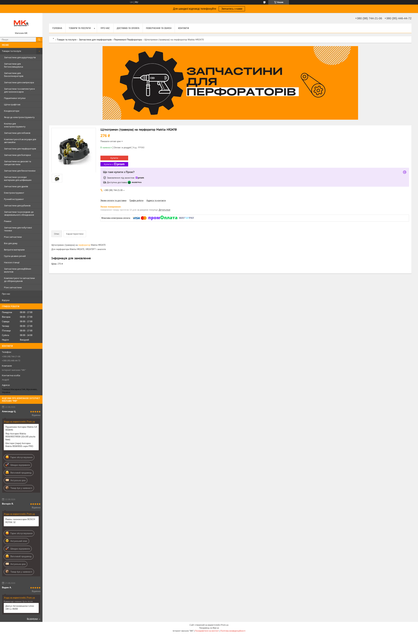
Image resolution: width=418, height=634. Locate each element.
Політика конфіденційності (232, 631)
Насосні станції (11, 262)
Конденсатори (11, 110)
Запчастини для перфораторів (20, 148)
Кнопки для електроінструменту (14, 125)
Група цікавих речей (15, 256)
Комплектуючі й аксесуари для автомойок (20, 141)
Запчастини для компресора (19, 82)
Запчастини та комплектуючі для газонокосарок (19, 90)
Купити (114, 157)
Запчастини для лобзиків (17, 132)
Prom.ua (224, 625)
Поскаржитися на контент (207, 631)
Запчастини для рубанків (17, 205)
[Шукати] (39, 39)
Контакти (183, 28)
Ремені (7, 221)
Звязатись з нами (231, 8)
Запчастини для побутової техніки (18, 229)
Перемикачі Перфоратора (128, 39)
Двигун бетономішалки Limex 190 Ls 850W (19, 607)
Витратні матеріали (14, 249)
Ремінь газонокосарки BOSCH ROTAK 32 (20, 520)
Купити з (108, 164)
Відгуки (5, 300)
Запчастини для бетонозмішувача (13, 65)
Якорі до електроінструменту (19, 117)
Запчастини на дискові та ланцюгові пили (17, 163)
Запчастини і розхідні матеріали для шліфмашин (18, 178)
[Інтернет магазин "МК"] (21, 23)
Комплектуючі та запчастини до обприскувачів (19, 280)
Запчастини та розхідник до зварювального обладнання (19, 213)
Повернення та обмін (158, 28)
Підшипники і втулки (14, 98)
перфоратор (84, 245)
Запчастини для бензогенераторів (13, 74)
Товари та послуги (11, 51)
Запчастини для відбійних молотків (17, 270)
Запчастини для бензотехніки (19, 170)
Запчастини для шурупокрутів (20, 57)
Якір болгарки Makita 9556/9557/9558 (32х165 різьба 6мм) (20, 436)
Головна (57, 28)
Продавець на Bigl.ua (209, 628)
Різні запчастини (13, 236)
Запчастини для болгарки (17, 155)
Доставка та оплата (128, 28)
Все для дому (10, 243)
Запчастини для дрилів (16, 186)
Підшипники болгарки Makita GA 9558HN (21, 428)
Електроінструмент (14, 192)
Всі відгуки (32, 618)
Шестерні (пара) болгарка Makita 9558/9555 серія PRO (19, 444)
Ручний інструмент (14, 199)
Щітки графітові (12, 104)
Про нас (6, 293)
